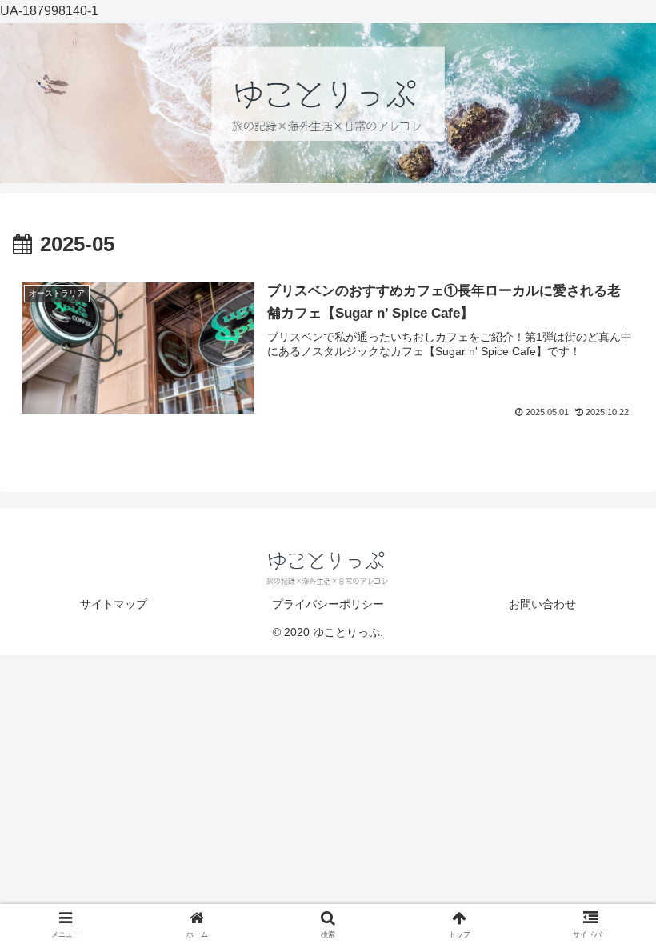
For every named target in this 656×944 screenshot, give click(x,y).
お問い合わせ (542, 604)
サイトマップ (113, 604)
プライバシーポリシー (328, 604)
